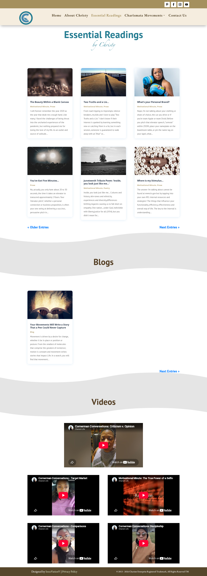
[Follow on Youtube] (186, 4)
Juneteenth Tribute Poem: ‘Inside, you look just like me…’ (102, 182)
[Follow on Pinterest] (167, 4)
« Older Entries (38, 227)
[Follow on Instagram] (180, 4)
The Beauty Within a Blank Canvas (49, 102)
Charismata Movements (144, 15)
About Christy (76, 15)
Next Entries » (170, 227)
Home (56, 15)
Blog (32, 332)
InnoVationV (53, 571)
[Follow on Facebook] (173, 4)
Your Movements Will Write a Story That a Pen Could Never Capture (49, 326)
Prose (52, 106)
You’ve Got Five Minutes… (44, 180)
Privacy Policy (69, 571)
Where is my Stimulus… (150, 180)
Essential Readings (106, 15)
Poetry (107, 188)
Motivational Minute (39, 106)
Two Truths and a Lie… (96, 102)
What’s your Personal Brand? (153, 102)
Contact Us (178, 15)
